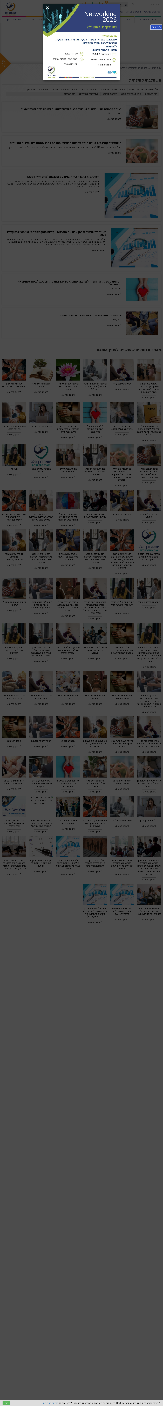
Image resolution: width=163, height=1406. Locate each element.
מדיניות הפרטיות (50, 1403)
